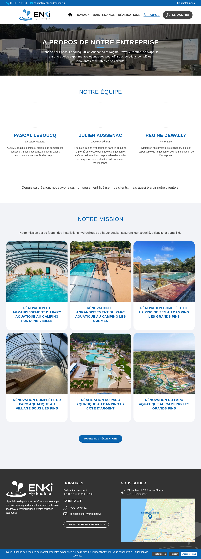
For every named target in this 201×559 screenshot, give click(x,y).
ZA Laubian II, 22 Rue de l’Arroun (145, 490)
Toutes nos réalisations (100, 438)
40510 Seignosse (137, 494)
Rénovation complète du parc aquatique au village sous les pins (37, 404)
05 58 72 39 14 (78, 508)
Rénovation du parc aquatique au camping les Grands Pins (164, 404)
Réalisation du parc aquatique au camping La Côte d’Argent (100, 404)
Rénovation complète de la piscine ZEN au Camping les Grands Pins (164, 312)
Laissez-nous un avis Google (86, 524)
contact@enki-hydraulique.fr (85, 514)
